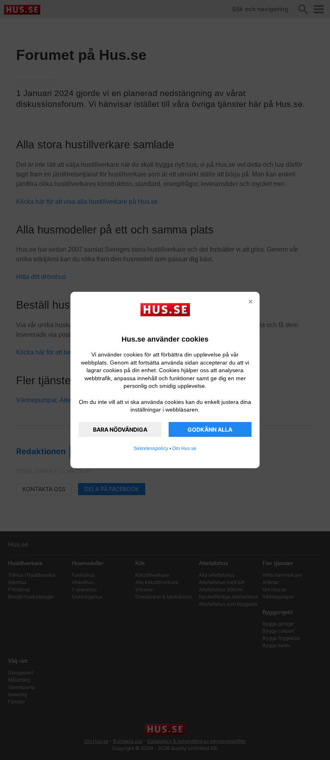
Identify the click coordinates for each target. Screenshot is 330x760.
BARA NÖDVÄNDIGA (120, 429)
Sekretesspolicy (151, 448)
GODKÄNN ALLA (210, 429)
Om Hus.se (184, 448)
